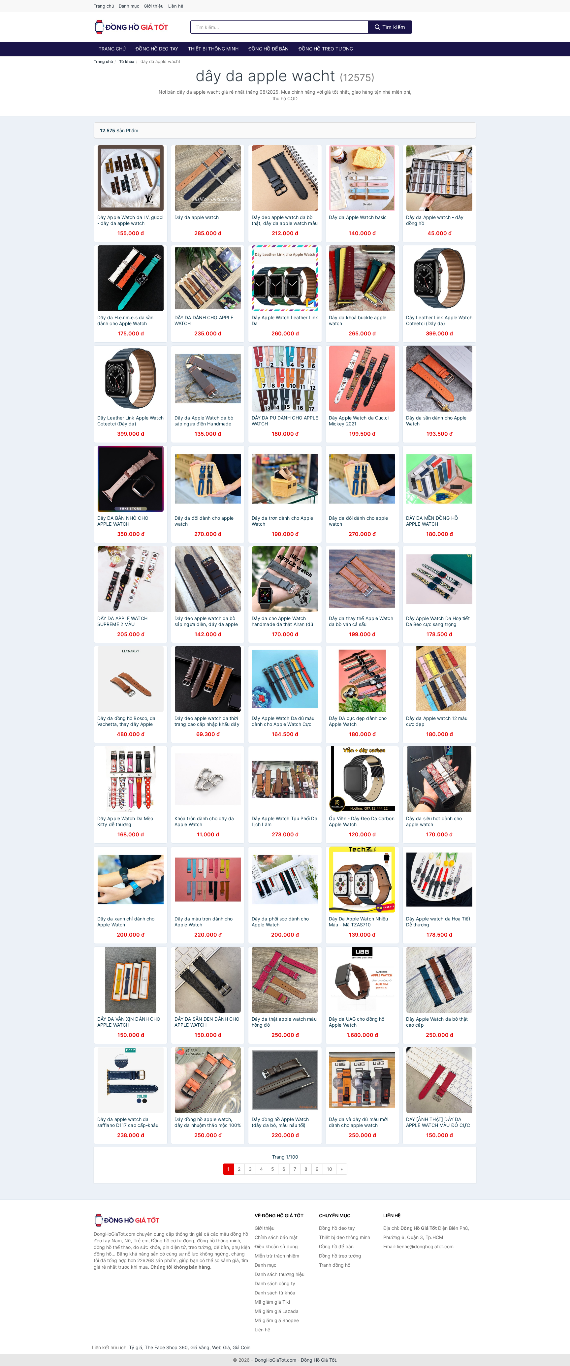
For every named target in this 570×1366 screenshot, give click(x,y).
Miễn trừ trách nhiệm (277, 1255)
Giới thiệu (154, 6)
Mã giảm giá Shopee (277, 1320)
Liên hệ (175, 6)
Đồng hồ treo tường (326, 48)
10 (329, 1169)
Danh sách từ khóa (275, 1292)
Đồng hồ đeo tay (157, 48)
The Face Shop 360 (166, 1347)
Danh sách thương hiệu (279, 1274)
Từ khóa (126, 61)
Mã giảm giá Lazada (277, 1311)
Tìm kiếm (393, 27)
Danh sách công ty (275, 1283)
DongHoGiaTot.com (275, 1360)
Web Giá (221, 1347)
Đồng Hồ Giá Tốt (318, 1360)
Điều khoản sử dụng (276, 1246)
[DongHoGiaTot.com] (131, 27)
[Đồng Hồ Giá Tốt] (127, 1220)
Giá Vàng (199, 1347)
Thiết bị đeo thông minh (344, 1237)
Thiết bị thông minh (213, 48)
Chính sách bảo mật (276, 1237)
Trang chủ (104, 6)
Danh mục (129, 6)
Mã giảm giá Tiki (272, 1302)
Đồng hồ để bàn (268, 48)
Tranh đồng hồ (334, 1265)
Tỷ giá (135, 1347)
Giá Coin (241, 1347)
